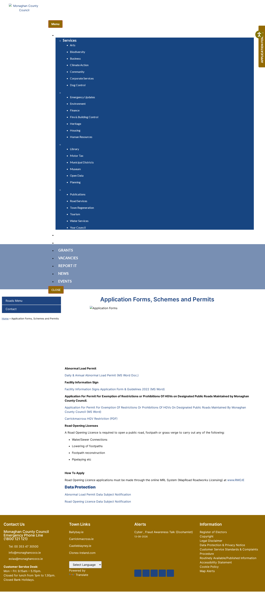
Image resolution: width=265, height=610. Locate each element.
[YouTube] (154, 573)
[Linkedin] (170, 573)
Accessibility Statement (216, 562)
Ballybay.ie (76, 532)
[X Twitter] (146, 573)
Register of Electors (213, 532)
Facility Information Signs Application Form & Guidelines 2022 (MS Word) (115, 389)
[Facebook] (138, 573)
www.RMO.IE (235, 480)
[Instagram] (162, 573)
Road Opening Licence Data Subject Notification (98, 501)
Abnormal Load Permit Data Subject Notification (98, 494)
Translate (82, 575)
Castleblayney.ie (80, 546)
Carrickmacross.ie (81, 539)
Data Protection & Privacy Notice (222, 545)
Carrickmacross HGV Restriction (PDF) (91, 418)
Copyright (206, 536)
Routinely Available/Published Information (228, 558)
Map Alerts (207, 571)
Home (5, 318)
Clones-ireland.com (82, 553)
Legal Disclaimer (211, 540)
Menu (55, 24)
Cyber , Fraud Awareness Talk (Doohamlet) (163, 532)
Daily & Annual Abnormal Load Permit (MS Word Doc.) (102, 375)
